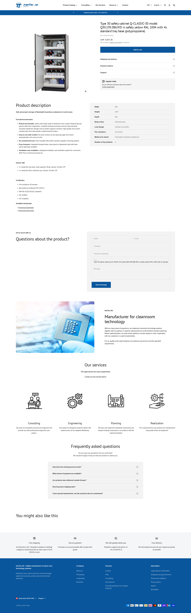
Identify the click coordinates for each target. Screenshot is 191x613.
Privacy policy (156, 582)
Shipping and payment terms (161, 574)
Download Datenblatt (26, 208)
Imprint (153, 586)
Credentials (80, 578)
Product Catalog (69, 5)
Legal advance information (160, 571)
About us (112, 5)
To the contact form (108, 87)
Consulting (85, 5)
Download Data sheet (26, 211)
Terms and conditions (158, 578)
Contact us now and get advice (95, 376)
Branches (79, 582)
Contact (125, 5)
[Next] (117, 13)
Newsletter (154, 589)
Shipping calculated (115, 42)
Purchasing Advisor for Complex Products (116, 587)
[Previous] (73, 13)
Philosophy (80, 574)
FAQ (107, 574)
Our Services (100, 5)
